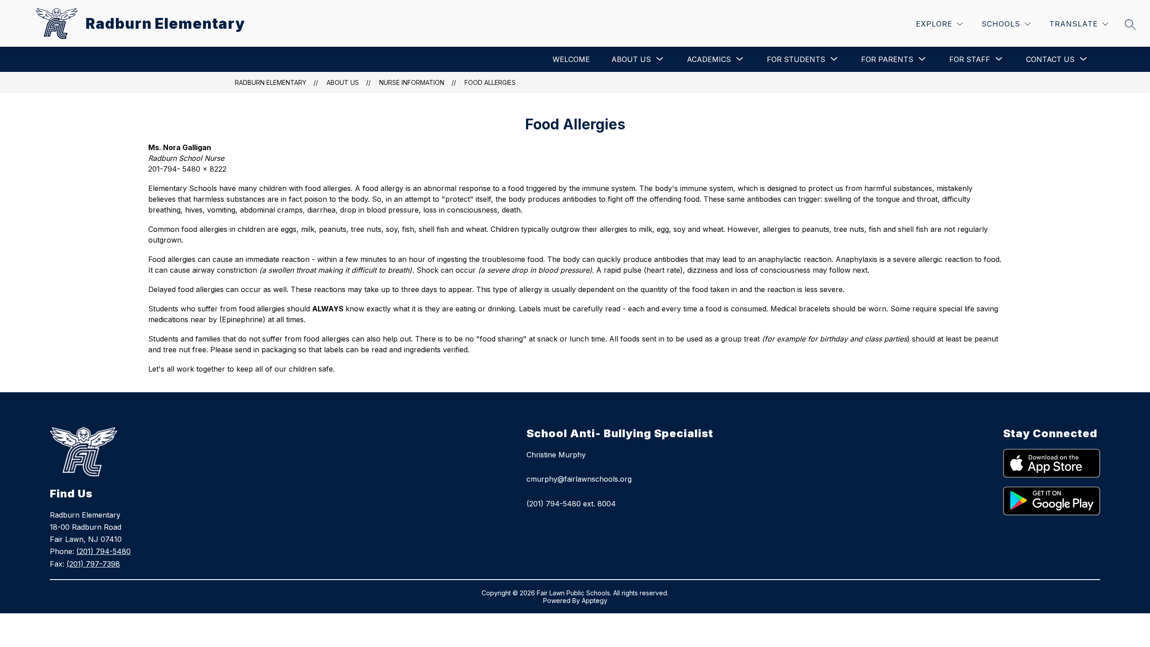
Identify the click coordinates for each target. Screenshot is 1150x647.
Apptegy (594, 600)
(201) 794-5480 (103, 551)
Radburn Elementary (270, 82)
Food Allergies (490, 82)
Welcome (571, 59)
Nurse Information (411, 82)
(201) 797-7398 (93, 563)
